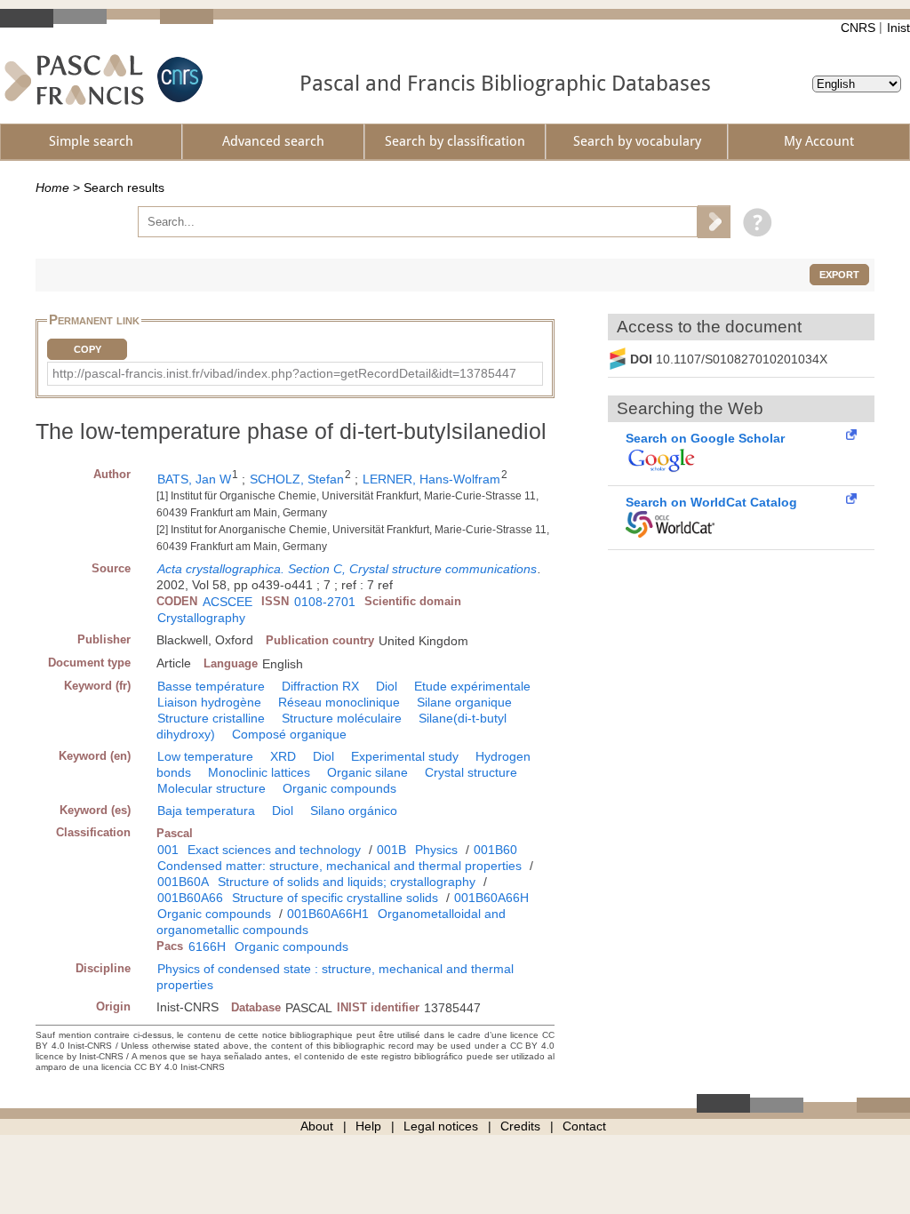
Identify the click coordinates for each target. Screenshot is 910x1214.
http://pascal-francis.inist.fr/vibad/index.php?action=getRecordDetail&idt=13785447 (284, 373)
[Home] (74, 79)
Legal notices (440, 1126)
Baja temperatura (206, 810)
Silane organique (464, 702)
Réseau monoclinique (339, 702)
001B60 (495, 850)
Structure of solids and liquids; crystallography (346, 882)
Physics (436, 850)
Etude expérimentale (472, 686)
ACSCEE (227, 602)
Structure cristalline (211, 718)
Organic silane (367, 772)
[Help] (753, 221)
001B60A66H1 (328, 914)
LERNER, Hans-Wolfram (431, 479)
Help (368, 1126)
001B (391, 850)
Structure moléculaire (342, 718)
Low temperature (205, 756)
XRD (283, 756)
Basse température (211, 686)
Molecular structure (211, 788)
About (316, 1126)
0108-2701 (324, 602)
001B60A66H (491, 898)
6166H (207, 946)
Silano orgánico (353, 810)
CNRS (858, 27)
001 (168, 850)
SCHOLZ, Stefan (297, 479)
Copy (87, 349)
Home (52, 187)
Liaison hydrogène (209, 702)
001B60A (183, 882)
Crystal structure (471, 772)
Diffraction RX (320, 686)
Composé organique (289, 734)
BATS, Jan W (194, 479)
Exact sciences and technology (274, 850)
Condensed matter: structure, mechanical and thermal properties (339, 866)
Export (839, 274)
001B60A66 (190, 898)
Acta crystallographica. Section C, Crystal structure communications (347, 569)
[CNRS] (177, 79)
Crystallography (201, 618)
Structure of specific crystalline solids (335, 898)
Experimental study (405, 756)
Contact (584, 1126)
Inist (898, 27)
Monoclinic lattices (259, 772)
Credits (520, 1126)
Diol (386, 686)
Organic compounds (339, 788)
